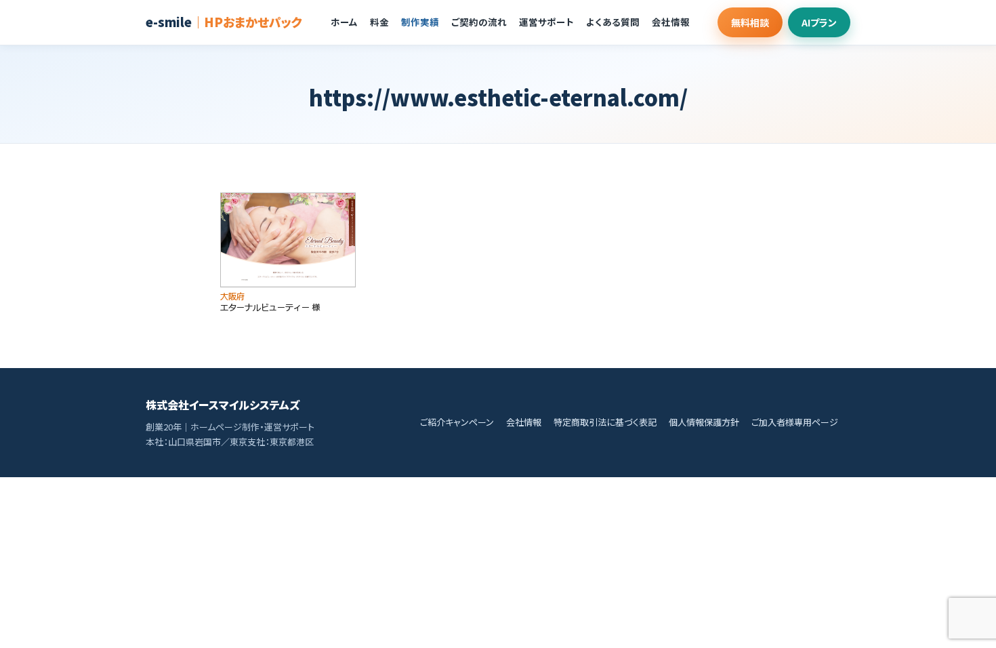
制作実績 (420, 21)
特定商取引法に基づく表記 (605, 422)
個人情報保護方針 (704, 422)
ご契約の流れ (479, 21)
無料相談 (750, 22)
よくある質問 (613, 21)
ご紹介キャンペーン (457, 422)
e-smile (224, 22)
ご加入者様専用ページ (794, 422)
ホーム (344, 21)
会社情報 (671, 21)
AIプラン (819, 22)
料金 (379, 21)
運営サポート (546, 21)
